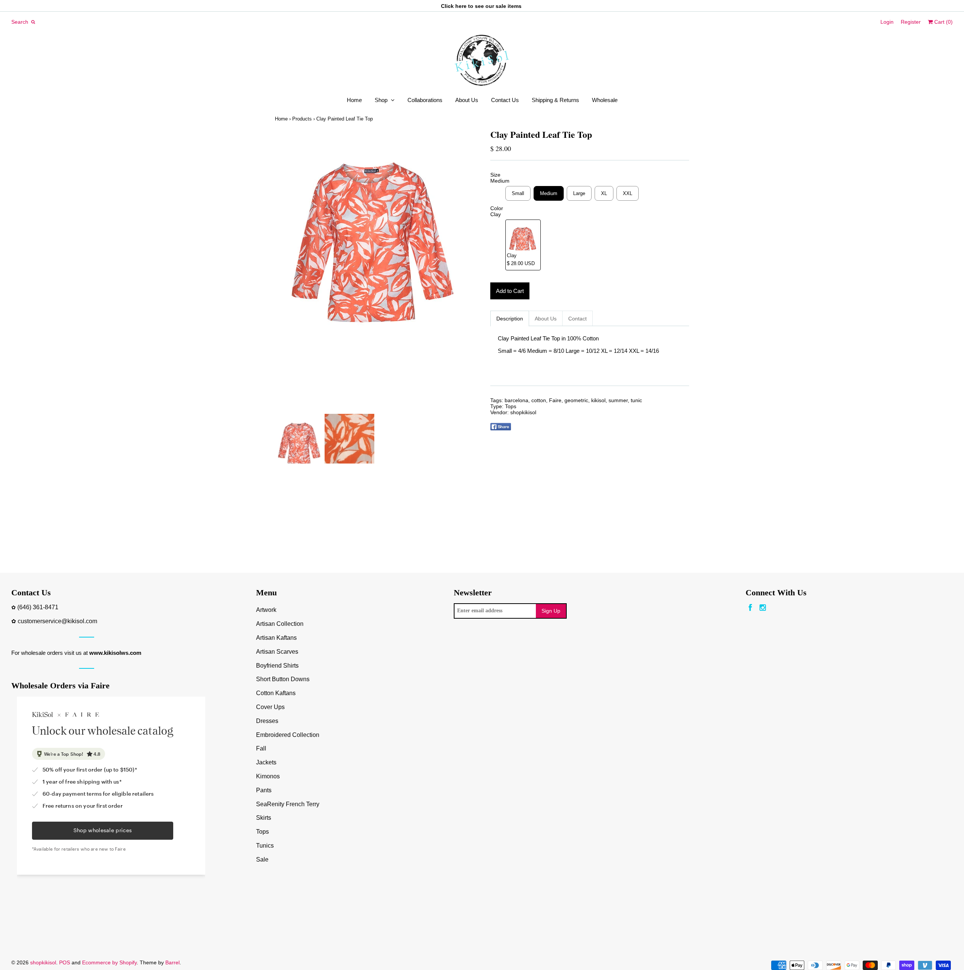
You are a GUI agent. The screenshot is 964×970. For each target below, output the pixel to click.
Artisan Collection (280, 624)
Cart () (943, 21)
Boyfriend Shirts (277, 665)
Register (911, 21)
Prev (282, 271)
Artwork (266, 610)
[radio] (518, 193)
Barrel (172, 962)
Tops (510, 406)
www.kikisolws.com (115, 653)
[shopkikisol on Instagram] (762, 608)
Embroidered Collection (287, 735)
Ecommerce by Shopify (109, 962)
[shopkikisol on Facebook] (750, 608)
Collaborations (424, 100)
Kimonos (268, 776)
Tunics (265, 845)
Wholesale (605, 100)
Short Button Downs (283, 679)
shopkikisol (523, 412)
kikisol (598, 400)
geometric (576, 400)
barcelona (516, 400)
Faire (555, 400)
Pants (264, 790)
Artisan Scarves (277, 651)
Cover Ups (270, 707)
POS (64, 962)
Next (466, 271)
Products (302, 119)
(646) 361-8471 (37, 607)
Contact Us (505, 100)
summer (618, 400)
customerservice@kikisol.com (57, 621)
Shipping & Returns (555, 100)
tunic (636, 400)
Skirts (263, 817)
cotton (538, 400)
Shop (381, 100)
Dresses (267, 721)
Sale (262, 859)
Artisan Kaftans (276, 637)
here (461, 6)
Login (887, 21)
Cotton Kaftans (276, 693)
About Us (466, 100)
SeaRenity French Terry (287, 804)
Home (354, 100)
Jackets (266, 762)
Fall (261, 748)
